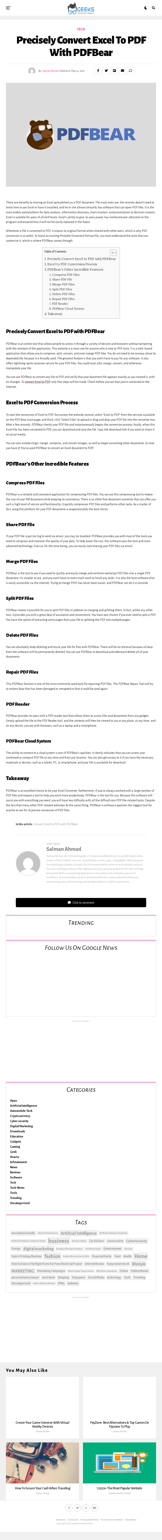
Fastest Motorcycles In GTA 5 (76, 1256)
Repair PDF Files (63, 299)
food (117, 1256)
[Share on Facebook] (98, 70)
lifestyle (139, 1264)
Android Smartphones (48, 1233)
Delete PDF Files (63, 294)
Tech (13, 1182)
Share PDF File (62, 279)
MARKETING (22, 1271)
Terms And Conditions (112, 1520)
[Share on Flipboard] (114, 70)
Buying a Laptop (79, 1241)
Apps (13, 1100)
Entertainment (113, 1248)
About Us (61, 1520)
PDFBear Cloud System (68, 308)
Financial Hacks (102, 1256)
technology (114, 1277)
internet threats (94, 1263)
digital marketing (38, 1249)
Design (16, 1248)
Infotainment (18, 1162)
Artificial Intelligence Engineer (113, 1233)
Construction (115, 1241)
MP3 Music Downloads (106, 1271)
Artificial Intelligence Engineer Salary (28, 1241)
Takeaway (54, 313)
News (13, 1167)
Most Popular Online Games (81, 1271)
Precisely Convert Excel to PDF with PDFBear (81, 258)
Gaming (15, 1146)
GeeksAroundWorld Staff (119, 1493)
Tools (13, 1192)
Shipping (63, 1277)
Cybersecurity (136, 1241)
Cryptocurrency (20, 1116)
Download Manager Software (69, 1249)
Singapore (78, 1277)
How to (14, 1157)
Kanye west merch (118, 1263)
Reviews (15, 1172)
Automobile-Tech (21, 1110)
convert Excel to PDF (37, 381)
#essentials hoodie (23, 1233)
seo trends (48, 1277)
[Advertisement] (81, 1050)
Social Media (96, 1277)
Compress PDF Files (65, 275)
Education (16, 1136)
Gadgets (15, 1141)
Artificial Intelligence (23, 1105)
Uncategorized (20, 1203)
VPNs (61, 1283)
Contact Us (73, 1520)
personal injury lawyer (25, 1277)
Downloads (17, 1131)
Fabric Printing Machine (26, 1256)
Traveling (139, 1277)
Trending (16, 1198)
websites (72, 1283)
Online (124, 1270)
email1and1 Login (93, 1249)
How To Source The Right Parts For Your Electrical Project (46, 1263)
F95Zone (128, 1249)
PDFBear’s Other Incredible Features (75, 269)
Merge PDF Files (63, 284)
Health (127, 1256)
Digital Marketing (21, 1126)
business (58, 1241)
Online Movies (139, 1270)
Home (140, 1256)
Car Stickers (96, 1241)
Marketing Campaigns (51, 1270)
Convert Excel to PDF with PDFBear (56, 824)
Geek (13, 1151)
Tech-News (17, 1187)
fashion (52, 1256)
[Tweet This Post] (106, 70)
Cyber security (19, 1121)
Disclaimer (131, 1520)
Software (16, 1177)
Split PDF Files (62, 289)
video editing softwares (44, 1283)
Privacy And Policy (90, 1520)
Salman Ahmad (50, 71)
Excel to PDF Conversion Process (72, 264)
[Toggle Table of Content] (111, 252)
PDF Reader (60, 304)
